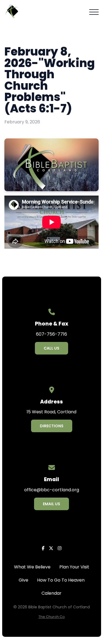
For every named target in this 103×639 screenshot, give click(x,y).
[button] (94, 12)
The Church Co (51, 616)
